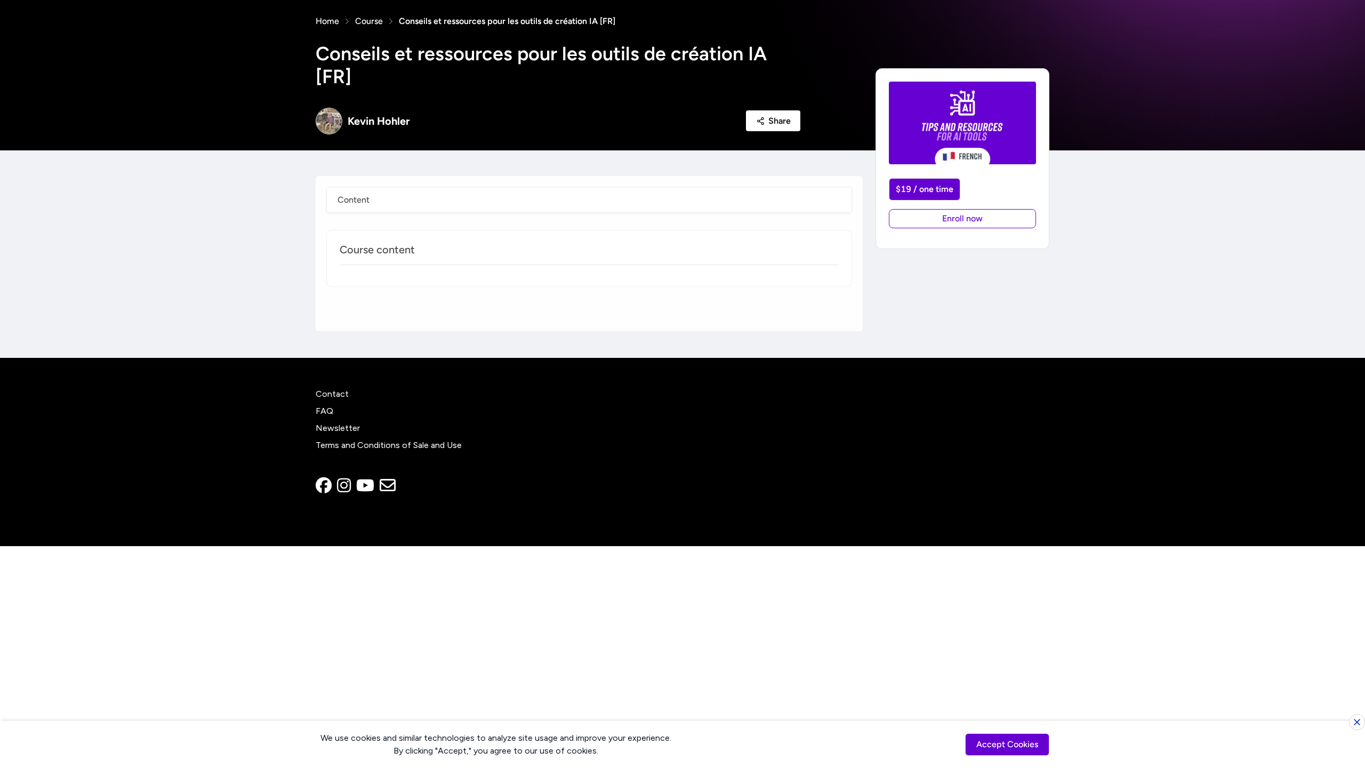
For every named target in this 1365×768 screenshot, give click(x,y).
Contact (332, 394)
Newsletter (338, 428)
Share (779, 121)
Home (327, 21)
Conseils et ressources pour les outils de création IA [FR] (507, 21)
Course (369, 21)
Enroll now (962, 218)
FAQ (324, 411)
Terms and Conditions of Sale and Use (389, 445)
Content (354, 200)
